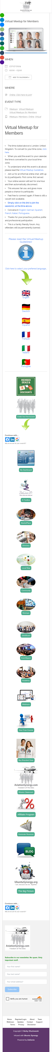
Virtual (38, 117)
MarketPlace (26, 523)
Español (26, 325)
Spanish (38, 210)
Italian (15, 213)
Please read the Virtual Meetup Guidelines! (26, 240)
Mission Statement (26, 792)
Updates (20, 1022)
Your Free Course (26, 730)
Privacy (21, 1025)
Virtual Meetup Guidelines (31, 170)
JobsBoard (26, 635)
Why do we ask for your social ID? (15, 443)
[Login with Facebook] (7, 439)
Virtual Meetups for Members (23, 112)
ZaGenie (31, 1040)
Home (9, 1019)
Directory (26, 545)
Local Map (26, 568)
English (22, 210)
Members (22, 117)
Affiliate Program (26, 814)
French (8, 213)
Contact (30, 1022)
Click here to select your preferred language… (26, 268)
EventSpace (26, 658)
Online (31, 117)
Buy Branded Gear (26, 760)
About (32, 1019)
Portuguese (24, 213)
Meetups (13, 109)
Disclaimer (31, 1025)
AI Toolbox (26, 500)
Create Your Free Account (26, 417)
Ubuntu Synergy (31, 1035)
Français (26, 339)
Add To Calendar (20, 77)
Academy (26, 680)
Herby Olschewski (31, 1031)
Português (26, 366)
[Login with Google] (17, 439)
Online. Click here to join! (20, 95)
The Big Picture (26, 891)
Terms (12, 1025)
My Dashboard (26, 470)
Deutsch (26, 311)
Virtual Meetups (26, 109)
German (30, 210)
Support (39, 1022)
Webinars (26, 704)
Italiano (26, 352)
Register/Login (21, 1019)
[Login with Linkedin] (12, 439)
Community (26, 590)
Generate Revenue (26, 834)
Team (40, 1019)
